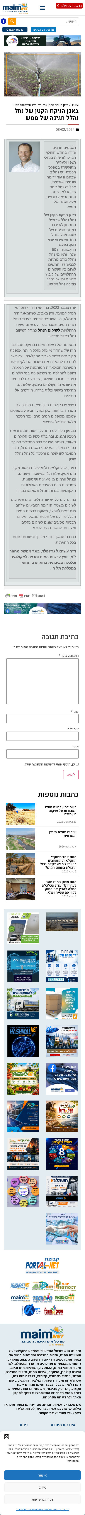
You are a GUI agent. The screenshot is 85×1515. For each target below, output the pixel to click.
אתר (76, 747)
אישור (42, 1475)
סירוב (42, 1487)
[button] (6, 1437)
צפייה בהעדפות (42, 1499)
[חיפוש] (12, 21)
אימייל (73, 729)
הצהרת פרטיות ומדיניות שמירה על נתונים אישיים (42, 1509)
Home (75, 105)
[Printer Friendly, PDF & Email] (25, 595)
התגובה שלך (69, 655)
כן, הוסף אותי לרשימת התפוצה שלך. (50, 764)
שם (75, 711)
